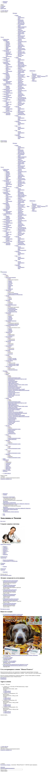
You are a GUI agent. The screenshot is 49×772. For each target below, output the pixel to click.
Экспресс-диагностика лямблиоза (20, 81)
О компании (34, 73)
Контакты (43, 76)
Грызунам (8, 43)
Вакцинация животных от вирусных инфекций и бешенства (16, 503)
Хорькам (8, 78)
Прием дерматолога (22, 26)
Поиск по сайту (4, 770)
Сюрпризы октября (7, 658)
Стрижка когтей (6, 106)
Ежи (16, 130)
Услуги (2, 37)
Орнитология (6, 96)
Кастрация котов (8, 65)
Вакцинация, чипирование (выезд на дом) (21, 21)
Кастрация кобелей (22, 98)
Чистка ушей (20, 55)
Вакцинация (6, 73)
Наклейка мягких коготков (21, 53)
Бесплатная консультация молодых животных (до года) (15, 665)
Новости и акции (39, 76)
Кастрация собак (8, 69)
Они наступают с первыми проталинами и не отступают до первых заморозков (20, 655)
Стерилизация (21, 113)
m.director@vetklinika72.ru (6, 478)
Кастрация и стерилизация (9, 496)
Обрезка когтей (21, 48)
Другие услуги (6, 112)
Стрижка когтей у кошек (9, 108)
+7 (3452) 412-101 (7, 692)
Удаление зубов (21, 51)
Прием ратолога (21, 111)
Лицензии (34, 75)
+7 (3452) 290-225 (4, 10)
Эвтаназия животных (8, 114)
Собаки (17, 57)
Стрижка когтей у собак (9, 110)
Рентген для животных (8, 52)
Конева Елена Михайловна (9, 595)
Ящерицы (17, 135)
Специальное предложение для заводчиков (12, 615)
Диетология (5, 94)
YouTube (5, 2)
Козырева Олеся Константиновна (10, 600)
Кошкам (7, 41)
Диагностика (6, 50)
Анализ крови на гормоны (21, 39)
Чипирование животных (6, 80)
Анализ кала (20, 79)
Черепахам (8, 46)
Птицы (16, 115)
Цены (28, 76)
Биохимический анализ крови (21, 36)
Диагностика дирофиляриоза (21, 88)
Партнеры (34, 80)
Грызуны (17, 106)
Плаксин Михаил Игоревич (9, 604)
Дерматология (6, 89)
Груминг (5, 100)
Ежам (7, 48)
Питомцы (15, 13)
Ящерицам (8, 49)
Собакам (8, 42)
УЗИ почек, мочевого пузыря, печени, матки (22, 31)
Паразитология (6, 91)
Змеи (16, 125)
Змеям (7, 47)
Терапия (5, 57)
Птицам (7, 45)
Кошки (16, 15)
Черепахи (17, 121)
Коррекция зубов (21, 114)
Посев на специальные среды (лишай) (22, 41)
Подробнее (5, 501)
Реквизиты (34, 77)
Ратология (5, 98)
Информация (32, 70)
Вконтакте (5, 1)
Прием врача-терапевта (6, 40)
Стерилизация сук (22, 97)
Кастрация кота (21, 23)
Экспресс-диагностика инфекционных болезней (21, 45)
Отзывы (2, 7)
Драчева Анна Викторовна (9, 586)
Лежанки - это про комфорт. (9, 662)
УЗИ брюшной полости (21, 28)
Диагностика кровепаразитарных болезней (22, 85)
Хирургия (5, 59)
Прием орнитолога (22, 120)
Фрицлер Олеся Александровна (10, 581)
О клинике (3, 6)
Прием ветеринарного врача (21, 17)
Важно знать (3, 8)
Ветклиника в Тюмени (5, 764)
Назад (7, 275)
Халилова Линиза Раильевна (9, 590)
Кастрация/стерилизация (6, 63)
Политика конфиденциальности (7, 768)
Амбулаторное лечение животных (10, 509)
